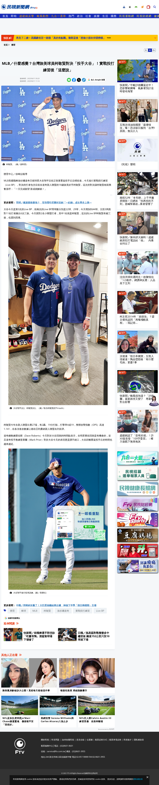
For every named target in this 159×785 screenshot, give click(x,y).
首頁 (5, 16)
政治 (80, 16)
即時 (14, 16)
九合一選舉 (58, 16)
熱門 (72, 16)
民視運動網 (126, 16)
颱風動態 (43, 16)
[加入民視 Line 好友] (79, 523)
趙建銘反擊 (26, 16)
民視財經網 (144, 16)
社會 (88, 16)
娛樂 (97, 16)
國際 (114, 16)
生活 (105, 16)
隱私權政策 (138, 779)
